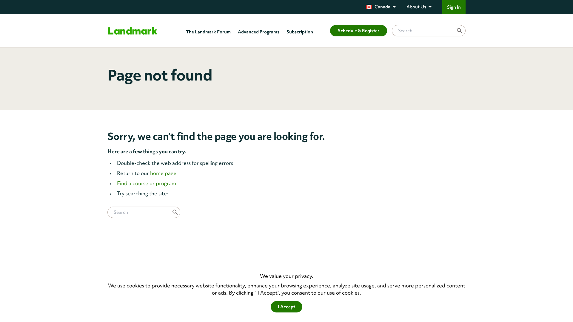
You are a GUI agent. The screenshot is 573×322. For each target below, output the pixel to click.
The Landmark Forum (208, 32)
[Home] (132, 31)
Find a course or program (146, 183)
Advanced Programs (258, 32)
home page (163, 173)
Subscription (299, 32)
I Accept (286, 307)
